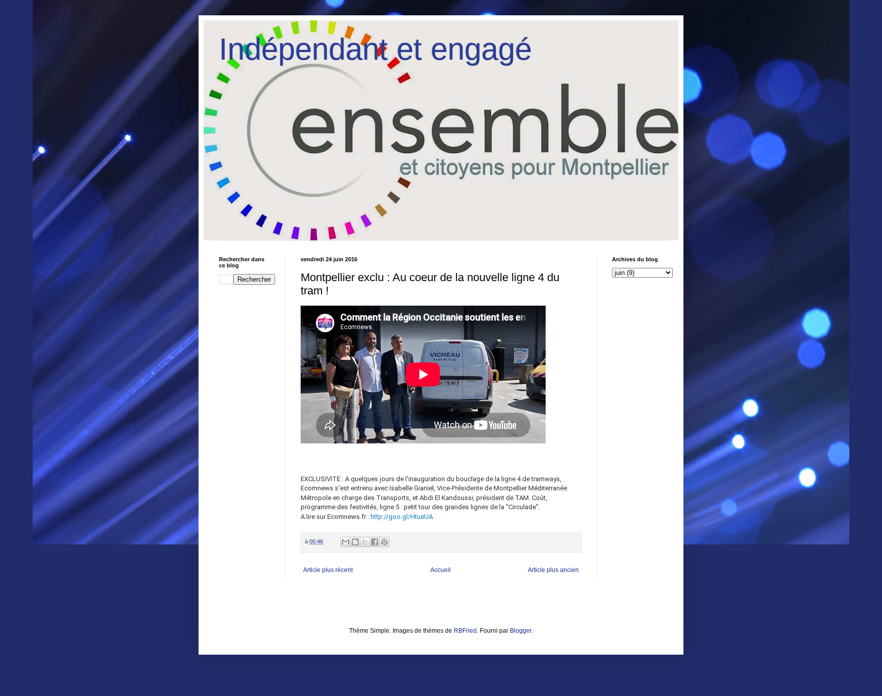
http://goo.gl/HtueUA (402, 516)
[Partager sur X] (365, 542)
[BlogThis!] (355, 542)
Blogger (520, 630)
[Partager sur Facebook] (375, 542)
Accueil (440, 570)
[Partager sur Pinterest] (384, 542)
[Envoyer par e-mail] (345, 542)
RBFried (465, 630)
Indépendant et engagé (375, 49)
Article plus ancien (553, 570)
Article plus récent (328, 570)
